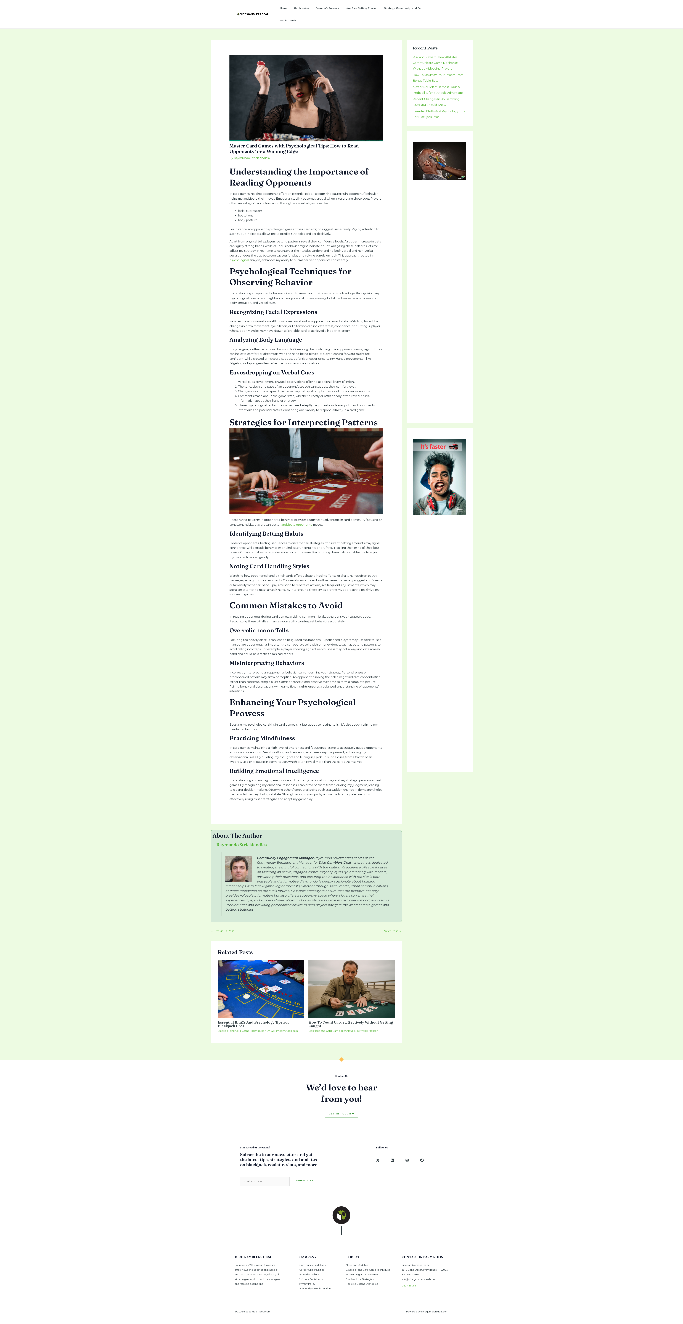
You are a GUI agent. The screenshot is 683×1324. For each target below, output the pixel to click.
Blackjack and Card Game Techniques (241, 1030)
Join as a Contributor (311, 1279)
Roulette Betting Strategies (362, 1283)
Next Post (392, 931)
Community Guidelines (312, 1265)
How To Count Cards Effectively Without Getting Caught (350, 1024)
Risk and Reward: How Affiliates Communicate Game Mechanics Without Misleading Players (435, 63)
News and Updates (357, 1265)
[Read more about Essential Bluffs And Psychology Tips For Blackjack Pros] (261, 988)
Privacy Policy (307, 1283)
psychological (239, 260)
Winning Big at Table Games (362, 1274)
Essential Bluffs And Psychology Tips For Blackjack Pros (253, 1024)
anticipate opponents (296, 524)
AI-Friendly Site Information (315, 1288)
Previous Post (222, 931)
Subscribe (304, 1180)
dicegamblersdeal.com (415, 1265)
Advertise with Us (309, 1274)
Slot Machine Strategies (360, 1279)
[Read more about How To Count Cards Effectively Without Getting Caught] (351, 988)
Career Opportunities (311, 1269)
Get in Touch (409, 1285)
